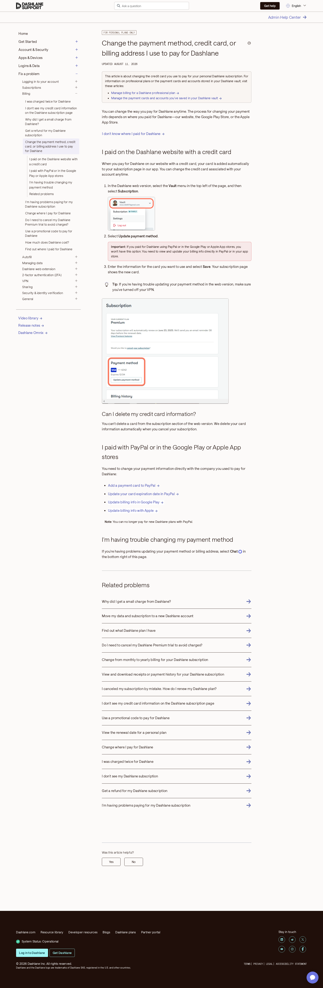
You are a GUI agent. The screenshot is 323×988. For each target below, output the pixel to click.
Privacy (258, 964)
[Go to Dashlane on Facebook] (302, 949)
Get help (270, 5)
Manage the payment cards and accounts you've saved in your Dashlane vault (164, 98)
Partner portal (150, 932)
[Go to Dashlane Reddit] (292, 939)
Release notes (29, 325)
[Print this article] (249, 43)
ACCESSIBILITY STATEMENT (291, 964)
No (134, 862)
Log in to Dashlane (32, 952)
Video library (28, 318)
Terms (247, 964)
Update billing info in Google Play (133, 502)
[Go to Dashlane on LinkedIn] (282, 939)
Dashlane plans (125, 932)
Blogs (106, 932)
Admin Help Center (284, 17)
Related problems (41, 194)
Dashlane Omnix (30, 333)
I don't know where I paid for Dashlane (131, 134)
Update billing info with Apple (131, 510)
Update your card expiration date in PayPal (141, 494)
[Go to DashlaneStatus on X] (302, 939)
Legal (269, 964)
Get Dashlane (62, 952)
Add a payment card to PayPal (131, 485)
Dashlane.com (25, 932)
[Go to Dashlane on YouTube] (282, 949)
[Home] (29, 5)
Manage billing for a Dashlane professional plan (143, 93)
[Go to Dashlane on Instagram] (292, 949)
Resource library (52, 932)
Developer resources (82, 932)
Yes (111, 862)
